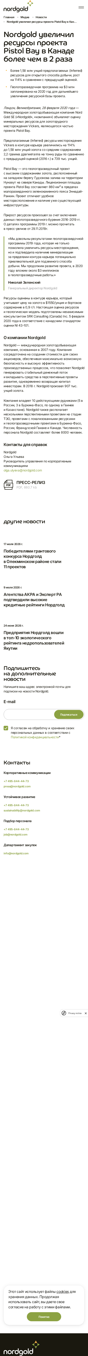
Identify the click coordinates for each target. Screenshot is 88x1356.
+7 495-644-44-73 (16, 781)
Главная (9, 17)
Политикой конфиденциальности (35, 737)
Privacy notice (74, 1013)
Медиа (25, 17)
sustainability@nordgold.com (22, 810)
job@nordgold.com (16, 834)
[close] (86, 1013)
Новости (41, 17)
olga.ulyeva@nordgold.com (23, 470)
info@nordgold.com (16, 853)
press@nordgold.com (17, 786)
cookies (62, 1291)
